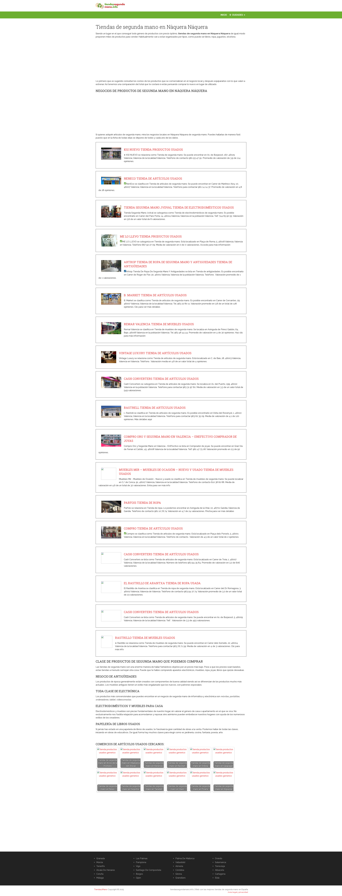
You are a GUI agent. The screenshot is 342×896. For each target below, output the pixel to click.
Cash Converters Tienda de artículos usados (161, 379)
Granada (100, 858)
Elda (217, 878)
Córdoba (179, 870)
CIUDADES (237, 15)
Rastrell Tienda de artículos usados (155, 408)
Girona (178, 874)
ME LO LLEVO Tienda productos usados (151, 236)
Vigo (138, 866)
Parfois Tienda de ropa (142, 503)
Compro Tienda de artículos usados (153, 528)
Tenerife (100, 866)
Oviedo (218, 858)
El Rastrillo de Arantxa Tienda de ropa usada (162, 583)
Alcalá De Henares (105, 870)
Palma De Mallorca (184, 858)
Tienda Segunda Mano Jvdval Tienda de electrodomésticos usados (179, 207)
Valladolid (180, 862)
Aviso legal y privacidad (238, 892)
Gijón (138, 878)
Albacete (219, 870)
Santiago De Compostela (148, 870)
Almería (179, 866)
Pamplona (141, 862)
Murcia (99, 862)
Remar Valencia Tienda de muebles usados (159, 324)
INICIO (224, 15)
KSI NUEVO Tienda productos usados (153, 149)
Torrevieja (220, 866)
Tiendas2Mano (100, 889)
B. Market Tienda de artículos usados (155, 295)
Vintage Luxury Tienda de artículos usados (155, 353)
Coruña (99, 874)
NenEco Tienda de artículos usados (153, 178)
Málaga (100, 878)
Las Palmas (141, 858)
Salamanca (220, 862)
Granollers (180, 878)
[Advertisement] (171, 59)
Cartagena (220, 874)
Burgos (139, 874)
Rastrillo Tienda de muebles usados (145, 638)
